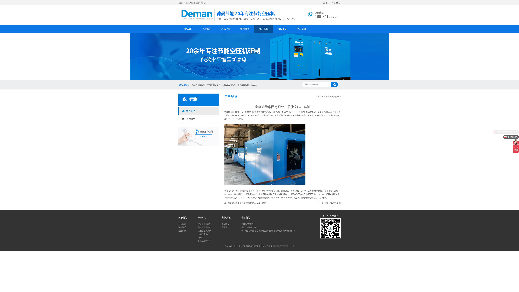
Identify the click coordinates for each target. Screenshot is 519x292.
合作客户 (190, 119)
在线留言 (282, 29)
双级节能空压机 (198, 85)
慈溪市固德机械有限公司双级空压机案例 (249, 203)
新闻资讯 (244, 29)
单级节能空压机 (213, 85)
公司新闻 (225, 224)
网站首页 (188, 29)
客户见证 (190, 111)
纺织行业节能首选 (333, 203)
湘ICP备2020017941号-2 (283, 246)
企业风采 (182, 231)
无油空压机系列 (229, 85)
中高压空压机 (243, 85)
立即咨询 (203, 136)
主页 (318, 96)
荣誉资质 (182, 227)
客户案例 (263, 29)
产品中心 (225, 29)
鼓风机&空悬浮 (204, 241)
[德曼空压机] (196, 22)
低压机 (254, 85)
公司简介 (182, 224)
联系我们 (336, 3)
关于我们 (325, 3)
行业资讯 (225, 227)
